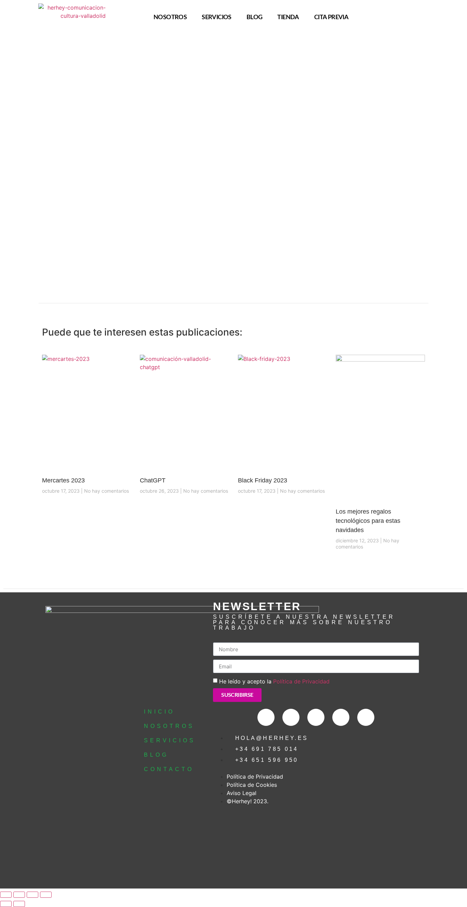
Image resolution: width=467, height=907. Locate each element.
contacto (169, 769)
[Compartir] (32, 895)
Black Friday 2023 (262, 480)
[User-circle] (402, 17)
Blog (254, 17)
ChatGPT (152, 480)
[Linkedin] (451, 17)
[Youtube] (365, 717)
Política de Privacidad (301, 681)
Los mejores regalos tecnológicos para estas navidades (368, 520)
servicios (216, 17)
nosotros (170, 17)
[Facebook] (427, 17)
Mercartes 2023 (63, 480)
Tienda (288, 17)
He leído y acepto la (274, 681)
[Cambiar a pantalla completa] (19, 895)
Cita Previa (331, 17)
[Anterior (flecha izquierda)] (6, 904)
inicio (159, 712)
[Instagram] (439, 17)
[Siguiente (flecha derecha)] (19, 904)
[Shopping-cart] (415, 17)
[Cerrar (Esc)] (46, 895)
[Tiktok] (340, 717)
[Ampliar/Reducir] (6, 895)
